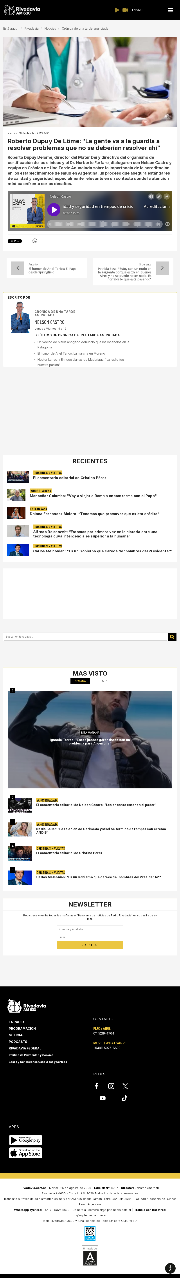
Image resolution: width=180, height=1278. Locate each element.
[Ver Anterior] (17, 268)
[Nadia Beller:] (20, 829)
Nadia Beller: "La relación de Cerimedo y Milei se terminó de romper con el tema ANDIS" (101, 830)
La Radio (16, 1022)
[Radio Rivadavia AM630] (22, 10)
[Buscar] (172, 637)
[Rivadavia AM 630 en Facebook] (99, 1086)
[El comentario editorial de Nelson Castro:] (20, 805)
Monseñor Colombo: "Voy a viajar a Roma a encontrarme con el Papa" (93, 496)
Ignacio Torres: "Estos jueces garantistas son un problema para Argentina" (90, 741)
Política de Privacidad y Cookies (31, 1055)
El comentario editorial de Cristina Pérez (69, 478)
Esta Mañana (38, 509)
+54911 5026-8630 (107, 1048)
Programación (22, 1028)
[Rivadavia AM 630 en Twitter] (128, 1086)
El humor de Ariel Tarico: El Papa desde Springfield (53, 270)
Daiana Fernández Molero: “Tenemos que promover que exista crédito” (94, 514)
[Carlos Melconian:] (20, 878)
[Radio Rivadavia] (27, 1005)
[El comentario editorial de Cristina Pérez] (20, 853)
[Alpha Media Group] (90, 1256)
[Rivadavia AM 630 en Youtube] (102, 1098)
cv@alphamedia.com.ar (90, 1215)
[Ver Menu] (170, 10)
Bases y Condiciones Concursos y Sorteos (38, 1061)
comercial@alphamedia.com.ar (109, 1209)
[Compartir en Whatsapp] (34, 241)
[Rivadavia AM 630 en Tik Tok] (124, 1098)
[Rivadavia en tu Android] (25, 1140)
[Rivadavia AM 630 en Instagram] (113, 1086)
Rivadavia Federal (25, 1048)
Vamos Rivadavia (40, 490)
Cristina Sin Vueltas (48, 472)
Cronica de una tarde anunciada (54, 313)
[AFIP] (90, 1233)
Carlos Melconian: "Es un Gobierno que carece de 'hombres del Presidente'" (102, 551)
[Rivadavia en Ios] (25, 1153)
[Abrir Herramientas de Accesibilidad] (170, 1268)
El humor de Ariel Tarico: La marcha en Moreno (71, 353)
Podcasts (18, 1042)
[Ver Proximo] (162, 268)
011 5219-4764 (103, 1033)
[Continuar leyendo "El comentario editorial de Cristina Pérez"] (18, 477)
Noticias (17, 1035)
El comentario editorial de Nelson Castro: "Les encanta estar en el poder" (96, 805)
